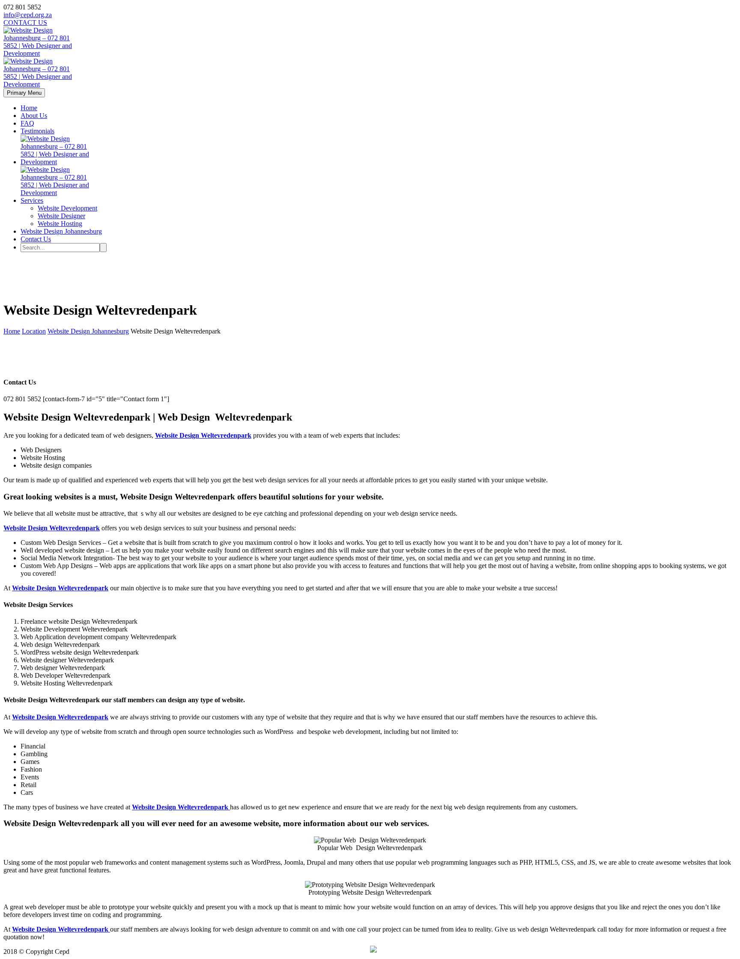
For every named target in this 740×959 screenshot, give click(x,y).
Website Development (67, 208)
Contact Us (36, 239)
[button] (373, 950)
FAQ (27, 123)
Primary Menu (24, 93)
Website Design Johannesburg (61, 231)
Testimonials (37, 131)
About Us (34, 115)
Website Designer (61, 215)
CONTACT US (25, 22)
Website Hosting (60, 223)
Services (32, 200)
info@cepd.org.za (27, 14)
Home (29, 107)
